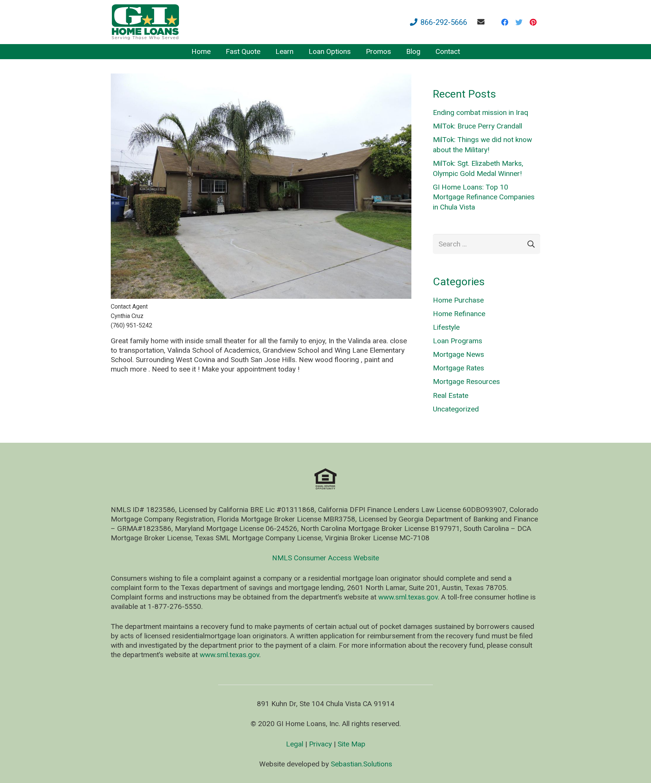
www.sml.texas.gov (408, 597)
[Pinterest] (533, 22)
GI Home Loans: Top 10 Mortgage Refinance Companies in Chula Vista (484, 197)
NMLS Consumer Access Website (325, 558)
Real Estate (450, 395)
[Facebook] (504, 22)
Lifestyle (446, 327)
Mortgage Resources (466, 381)
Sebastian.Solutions (361, 764)
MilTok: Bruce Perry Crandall (477, 126)
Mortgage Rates (458, 368)
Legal (294, 744)
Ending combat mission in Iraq (480, 112)
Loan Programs (457, 340)
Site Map (351, 744)
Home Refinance (459, 313)
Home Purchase (458, 300)
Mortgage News (458, 354)
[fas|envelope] (482, 21)
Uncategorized (456, 409)
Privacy (320, 744)
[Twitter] (519, 22)
